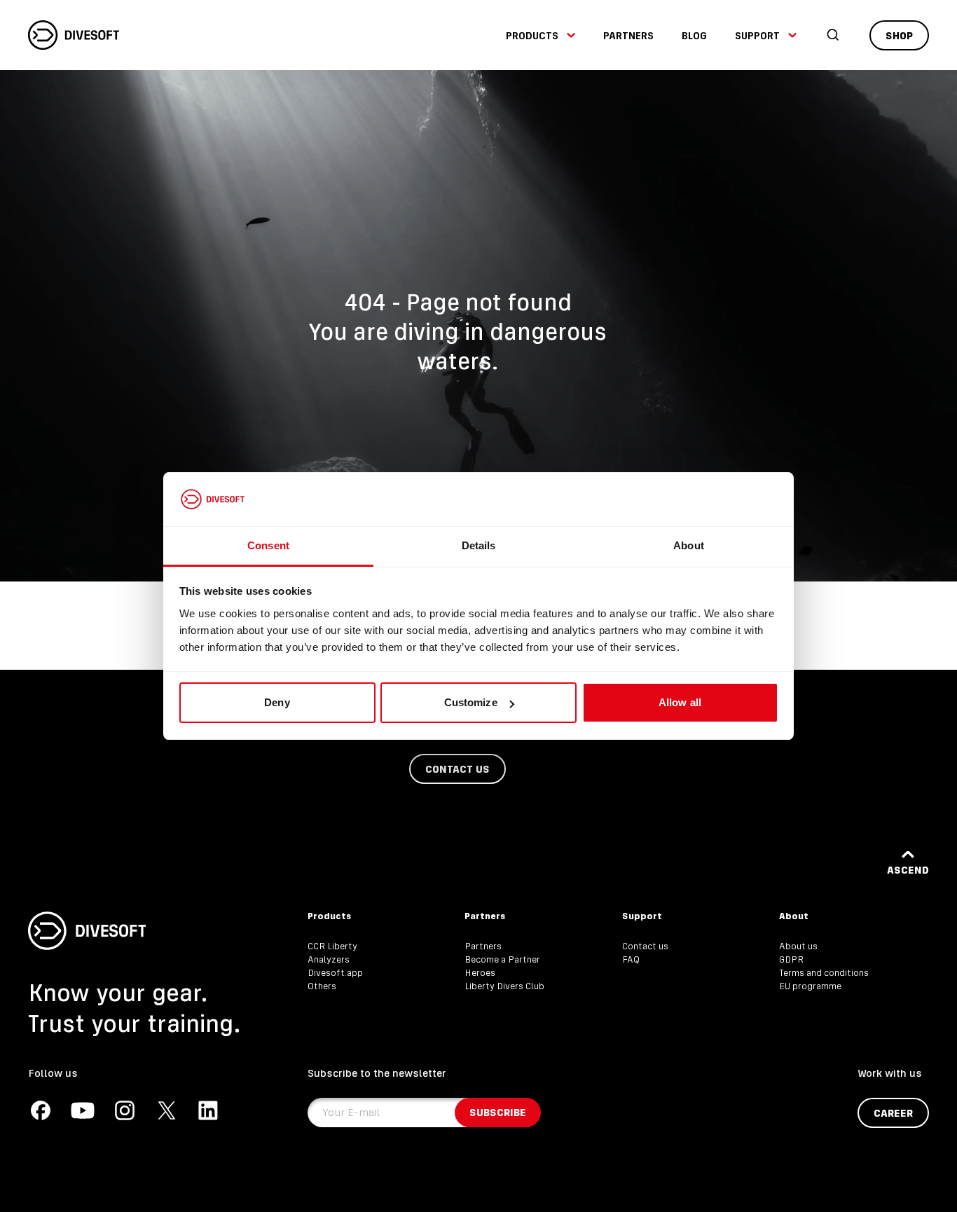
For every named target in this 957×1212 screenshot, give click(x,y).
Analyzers (329, 959)
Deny (276, 702)
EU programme (810, 986)
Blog (694, 35)
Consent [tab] (268, 545)
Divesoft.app (335, 972)
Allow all (680, 702)
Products (532, 35)
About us (798, 946)
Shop (899, 35)
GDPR (791, 959)
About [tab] (688, 545)
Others (322, 986)
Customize (470, 702)
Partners (628, 35)
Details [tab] (479, 545)
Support (757, 35)
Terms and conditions (824, 972)
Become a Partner (502, 959)
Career (893, 1113)
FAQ (631, 959)
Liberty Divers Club (504, 986)
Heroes (479, 972)
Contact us (645, 946)
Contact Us (457, 769)
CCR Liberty (332, 946)
